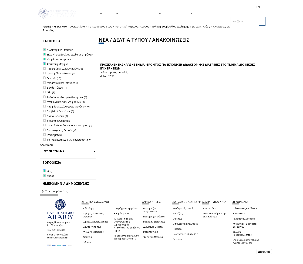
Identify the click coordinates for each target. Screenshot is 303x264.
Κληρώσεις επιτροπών (226, 26)
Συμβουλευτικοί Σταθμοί (95, 221)
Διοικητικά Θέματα (153, 226)
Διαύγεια (87, 236)
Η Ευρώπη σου (121, 213)
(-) (43, 191)
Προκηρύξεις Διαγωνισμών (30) (65, 68)
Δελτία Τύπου (210, 208)
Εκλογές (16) (54, 78)
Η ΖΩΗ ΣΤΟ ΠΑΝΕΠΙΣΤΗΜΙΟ (140, 13)
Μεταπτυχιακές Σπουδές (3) (63, 83)
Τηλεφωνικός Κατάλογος (245, 208)
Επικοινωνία (239, 213)
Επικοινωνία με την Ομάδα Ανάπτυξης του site (246, 241)
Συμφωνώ (248, 251)
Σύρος (145, 26)
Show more (46, 145)
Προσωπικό (221, 6)
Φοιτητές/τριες (178, 6)
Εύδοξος (87, 242)
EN (258, 7)
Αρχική (47, 26)
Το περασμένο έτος (100, 26)
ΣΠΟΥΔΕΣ (93, 13)
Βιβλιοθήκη (88, 208)
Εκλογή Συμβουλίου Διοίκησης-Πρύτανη (176, 26)
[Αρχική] (59, 13)
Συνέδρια (178, 239)
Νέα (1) (51, 92)
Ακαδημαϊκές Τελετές (183, 208)
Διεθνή (208, 6)
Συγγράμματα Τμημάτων (126, 208)
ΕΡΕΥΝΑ (110, 13)
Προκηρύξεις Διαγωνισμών (150, 210)
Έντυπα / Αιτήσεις (92, 226)
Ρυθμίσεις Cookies (42, 261)
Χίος (207, 26)
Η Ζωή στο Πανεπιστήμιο (69, 26)
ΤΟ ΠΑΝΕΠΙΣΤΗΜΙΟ (177, 13)
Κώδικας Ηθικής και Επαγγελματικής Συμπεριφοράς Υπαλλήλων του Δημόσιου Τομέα (127, 224)
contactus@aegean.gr (58, 238)
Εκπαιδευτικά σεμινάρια (185, 223)
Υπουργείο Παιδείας (93, 231)
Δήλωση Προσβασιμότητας (242, 233)
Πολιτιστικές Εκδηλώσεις (185, 233)
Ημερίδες (177, 228)
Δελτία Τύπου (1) (57, 87)
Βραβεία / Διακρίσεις (154, 221)
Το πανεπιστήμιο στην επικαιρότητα (214, 215)
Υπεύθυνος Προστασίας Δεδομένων (245, 225)
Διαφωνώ (264, 251)
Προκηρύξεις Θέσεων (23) (61, 73)
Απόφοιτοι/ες (196, 6)
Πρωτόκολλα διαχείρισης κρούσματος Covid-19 (126, 237)
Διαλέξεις (178, 213)
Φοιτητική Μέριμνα (126, 26)
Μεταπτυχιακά (150, 231)
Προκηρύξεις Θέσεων (154, 216)
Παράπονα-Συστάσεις (244, 218)
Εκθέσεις (177, 218)
